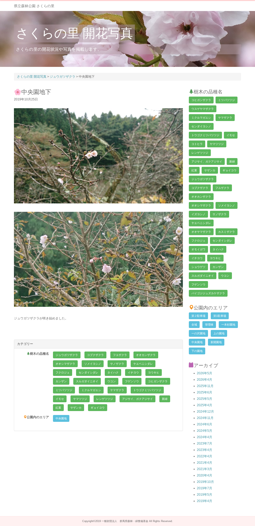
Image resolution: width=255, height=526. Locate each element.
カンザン (61, 381)
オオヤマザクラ (201, 231)
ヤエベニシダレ (143, 363)
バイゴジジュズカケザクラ (208, 293)
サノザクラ (117, 363)
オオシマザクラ (65, 363)
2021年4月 (204, 462)
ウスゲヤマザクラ (202, 108)
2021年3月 (204, 469)
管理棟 (209, 324)
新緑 (165, 398)
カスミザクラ (226, 231)
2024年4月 (204, 437)
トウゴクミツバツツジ (147, 390)
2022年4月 (204, 456)
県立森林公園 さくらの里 (34, 6)
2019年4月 (204, 501)
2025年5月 (204, 398)
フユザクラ (120, 355)
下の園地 (197, 351)
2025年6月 (204, 392)
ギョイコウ (98, 407)
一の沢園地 (198, 333)
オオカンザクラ (146, 355)
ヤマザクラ (117, 390)
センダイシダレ (88, 372)
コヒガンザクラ (158, 381)
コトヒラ (197, 144)
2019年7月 (204, 488)
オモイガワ (198, 249)
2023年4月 (204, 450)
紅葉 (58, 407)
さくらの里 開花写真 (74, 33)
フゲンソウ (132, 381)
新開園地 (216, 342)
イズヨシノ (198, 214)
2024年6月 (204, 424)
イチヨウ (133, 372)
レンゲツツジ (104, 398)
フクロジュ (63, 372)
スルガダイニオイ (87, 381)
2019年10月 (205, 481)
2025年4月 (204, 405)
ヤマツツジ (80, 398)
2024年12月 (205, 411)
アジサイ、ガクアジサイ (137, 398)
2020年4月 (204, 475)
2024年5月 (204, 430)
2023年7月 (204, 443)
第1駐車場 (219, 315)
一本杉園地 (228, 324)
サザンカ (75, 407)
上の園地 (219, 333)
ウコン (111, 381)
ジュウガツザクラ (67, 355)
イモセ (60, 398)
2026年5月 (204, 373)
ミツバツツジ (64, 390)
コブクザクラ (95, 355)
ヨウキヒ (153, 372)
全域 (194, 324)
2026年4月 (204, 379)
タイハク (113, 372)
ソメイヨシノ (92, 363)
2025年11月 (205, 386)
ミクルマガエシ (91, 390)
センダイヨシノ (201, 126)
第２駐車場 (198, 315)
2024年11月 (205, 418)
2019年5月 (204, 494)
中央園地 (61, 418)
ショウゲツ (198, 266)
